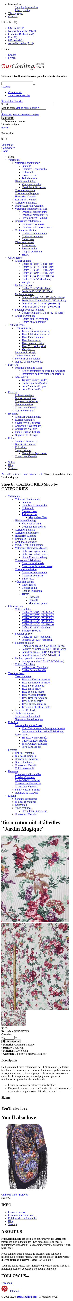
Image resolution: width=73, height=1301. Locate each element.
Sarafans (26, 165)
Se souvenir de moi (15, 121)
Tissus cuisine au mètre (34, 703)
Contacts (12, 16)
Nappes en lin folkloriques (29, 361)
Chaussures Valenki (25, 407)
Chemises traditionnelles (28, 416)
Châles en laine (23, 260)
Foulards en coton (24, 294)
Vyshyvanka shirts (31, 184)
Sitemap (12, 1224)
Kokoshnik (28, 172)
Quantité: (6, 1034)
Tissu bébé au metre (32, 700)
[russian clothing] (22, 69)
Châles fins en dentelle (34, 321)
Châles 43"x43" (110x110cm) (38, 276)
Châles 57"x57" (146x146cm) (38, 266)
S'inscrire (18, 101)
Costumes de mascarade (34, 233)
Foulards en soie (23, 285)
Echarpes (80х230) (32, 630)
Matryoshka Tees (38, 517)
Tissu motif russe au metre (36, 331)
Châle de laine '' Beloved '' (15, 1194)
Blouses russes (29, 175)
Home (4, 151)
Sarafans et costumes (26, 441)
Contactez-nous (16, 1212)
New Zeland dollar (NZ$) (22, 31)
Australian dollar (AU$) (21, 43)
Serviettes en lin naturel (27, 358)
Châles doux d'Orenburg (35, 318)
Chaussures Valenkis (33, 224)
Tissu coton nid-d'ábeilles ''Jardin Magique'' (30, 825)
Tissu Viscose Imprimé (34, 346)
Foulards (33, 600)
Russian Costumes (25, 419)
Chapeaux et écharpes (26, 401)
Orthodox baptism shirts (34, 211)
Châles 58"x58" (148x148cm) (38, 263)
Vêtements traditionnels (27, 162)
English (12, 54)
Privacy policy (22, 10)
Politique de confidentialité (22, 1218)
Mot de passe (8, 107)
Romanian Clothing (25, 199)
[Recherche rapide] (34, 84)
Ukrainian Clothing (25, 181)
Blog (10, 465)
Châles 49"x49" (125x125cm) (38, 272)
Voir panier (7, 144)
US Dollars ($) (16, 28)
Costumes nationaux (26, 202)
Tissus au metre (23, 328)
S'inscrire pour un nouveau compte (20, 114)
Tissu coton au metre (33, 343)
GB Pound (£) (15, 40)
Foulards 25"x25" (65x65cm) (37, 291)
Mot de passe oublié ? (27, 107)
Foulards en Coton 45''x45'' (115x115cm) (44, 300)
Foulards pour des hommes (29, 309)
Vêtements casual (24, 242)
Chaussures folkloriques (28, 220)
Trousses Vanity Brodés (34, 380)
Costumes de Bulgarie (27, 193)
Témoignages (15, 13)
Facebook (6, 1282)
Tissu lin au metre (31, 340)
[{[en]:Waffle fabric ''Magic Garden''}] (35, 921)
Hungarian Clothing (25, 196)
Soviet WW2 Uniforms (27, 422)
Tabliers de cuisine (25, 355)
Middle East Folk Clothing (29, 205)
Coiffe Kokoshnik (24, 410)
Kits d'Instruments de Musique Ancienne (43, 370)
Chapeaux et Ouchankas (28, 425)
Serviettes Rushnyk (25, 352)
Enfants (12, 438)
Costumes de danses (32, 236)
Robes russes (29, 245)
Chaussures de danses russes (37, 227)
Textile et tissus (16, 324)
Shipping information (26, 7)
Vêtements (14, 159)
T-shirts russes (29, 178)
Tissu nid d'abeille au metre (36, 707)
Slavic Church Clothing (34, 217)
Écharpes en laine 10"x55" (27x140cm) (43, 312)
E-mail (4, 104)
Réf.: (4, 1031)
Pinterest (14, 1290)
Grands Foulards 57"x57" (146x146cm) (43, 297)
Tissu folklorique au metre (36, 334)
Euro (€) (12, 37)
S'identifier (7, 101)
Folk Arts (13, 364)
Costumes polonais (25, 190)
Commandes (15, 92)
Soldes (11, 462)
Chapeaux (34, 596)
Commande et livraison (20, 1215)
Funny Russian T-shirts (27, 431)
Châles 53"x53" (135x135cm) (38, 269)
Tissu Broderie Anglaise (34, 697)
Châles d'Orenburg (25, 315)
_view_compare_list (19, 95)
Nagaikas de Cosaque (26, 435)
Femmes (12, 392)
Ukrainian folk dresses (34, 187)
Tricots (25, 254)
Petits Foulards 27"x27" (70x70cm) (41, 306)
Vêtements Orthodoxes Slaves (31, 208)
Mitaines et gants (38, 603)
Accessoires (21, 376)
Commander (8, 147)
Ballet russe (28, 239)
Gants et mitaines (24, 404)
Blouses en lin (29, 248)
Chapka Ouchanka (32, 251)
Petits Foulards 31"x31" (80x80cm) (41, 303)
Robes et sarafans (24, 395)
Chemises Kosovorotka (34, 169)
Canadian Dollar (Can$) (21, 34)
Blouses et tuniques (25, 398)
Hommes (13, 413)
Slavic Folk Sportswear (34, 453)
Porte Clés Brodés (31, 389)
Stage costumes (23, 450)
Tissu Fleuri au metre (33, 337)
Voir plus (28, 282)
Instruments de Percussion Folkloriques (43, 373)
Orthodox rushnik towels (35, 214)
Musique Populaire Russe (28, 367)
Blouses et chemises (25, 444)
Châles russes (15, 257)
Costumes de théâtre (25, 230)
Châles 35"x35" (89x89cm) (36, 279)
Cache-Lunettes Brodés (34, 383)
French (12, 57)
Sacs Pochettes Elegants (34, 386)
